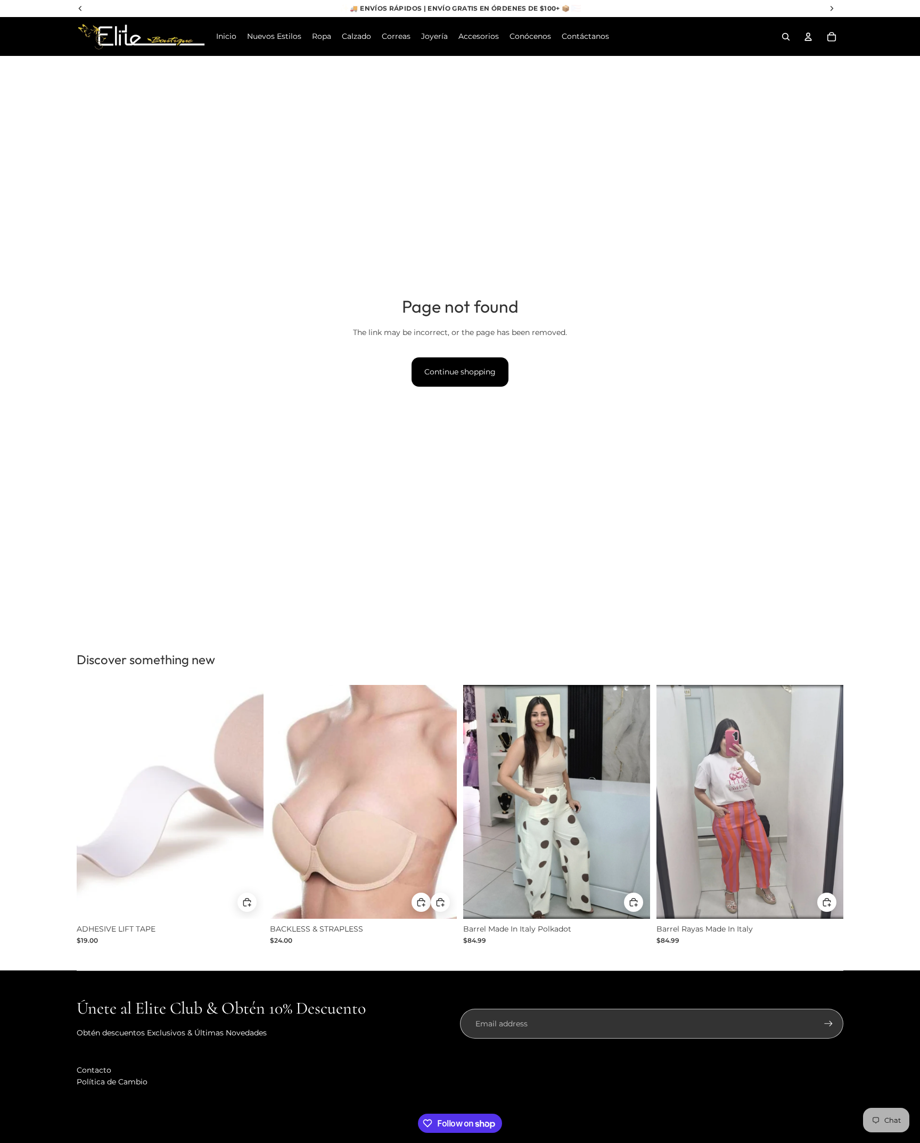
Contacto (94, 1070)
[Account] (808, 36)
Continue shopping (460, 372)
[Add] (440, 902)
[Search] (786, 36)
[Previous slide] (479, 802)
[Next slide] (634, 802)
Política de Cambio (112, 1082)
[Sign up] (828, 1024)
